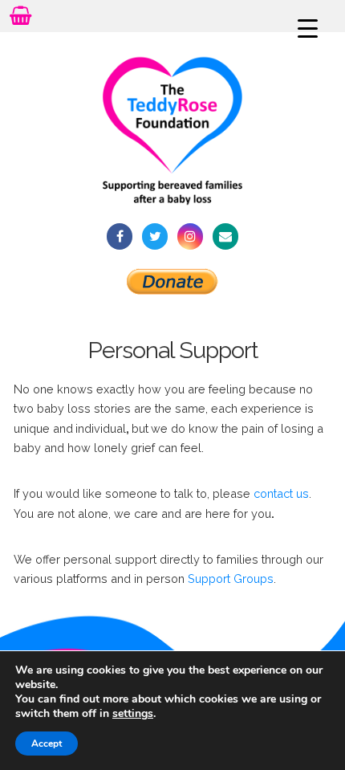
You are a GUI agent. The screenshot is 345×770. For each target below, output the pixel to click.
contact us (281, 493)
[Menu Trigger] (308, 28)
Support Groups (231, 578)
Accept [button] (46, 743)
